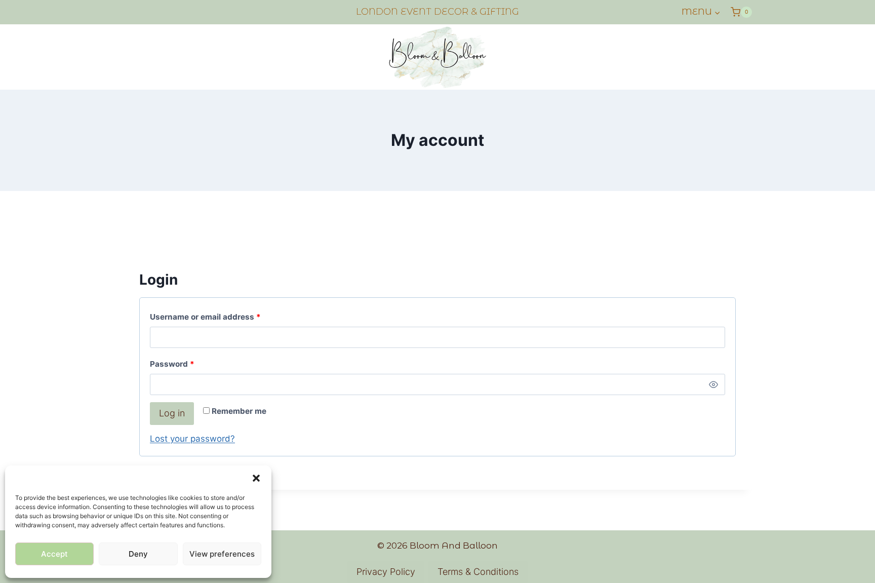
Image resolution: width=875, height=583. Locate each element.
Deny (138, 554)
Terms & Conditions (478, 571)
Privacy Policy (385, 571)
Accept (54, 554)
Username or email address (222, 317)
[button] (256, 478)
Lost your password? (192, 439)
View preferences (222, 554)
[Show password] (713, 384)
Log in (172, 413)
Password (189, 364)
